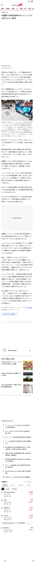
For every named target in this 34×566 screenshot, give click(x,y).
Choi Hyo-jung (6, 66)
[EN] (32, 1)
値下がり (13, 485)
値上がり (5, 485)
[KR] (29, 1)
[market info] (7, 482)
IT (7, 12)
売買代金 (21, 485)
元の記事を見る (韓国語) (8, 314)
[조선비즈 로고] (17, 5)
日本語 (3, 12)
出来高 (29, 485)
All (3, 489)
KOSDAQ (14, 489)
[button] (2, 5)
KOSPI (7, 489)
